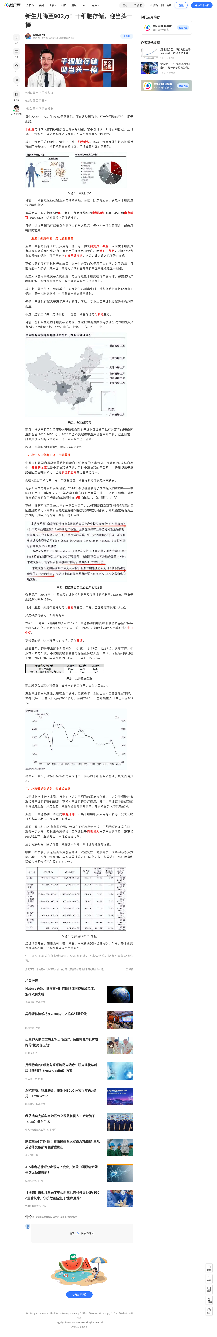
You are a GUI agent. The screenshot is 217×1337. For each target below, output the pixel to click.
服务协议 (54, 1313)
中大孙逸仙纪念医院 (35, 1130)
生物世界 (29, 1002)
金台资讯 (29, 1155)
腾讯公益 (102, 1313)
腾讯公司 (75, 1326)
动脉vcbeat (31, 1181)
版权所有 (83, 1326)
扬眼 (27, 1053)
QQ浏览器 (112, 1313)
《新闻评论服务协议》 (68, 1217)
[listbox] (79, 1093)
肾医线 (28, 1079)
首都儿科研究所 (33, 1206)
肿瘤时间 (29, 1104)
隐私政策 (64, 1313)
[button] (183, 27)
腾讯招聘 (93, 1313)
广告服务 (83, 1313)
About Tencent (42, 1313)
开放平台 (73, 1313)
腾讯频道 (123, 1313)
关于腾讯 (30, 1313)
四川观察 (29, 1028)
